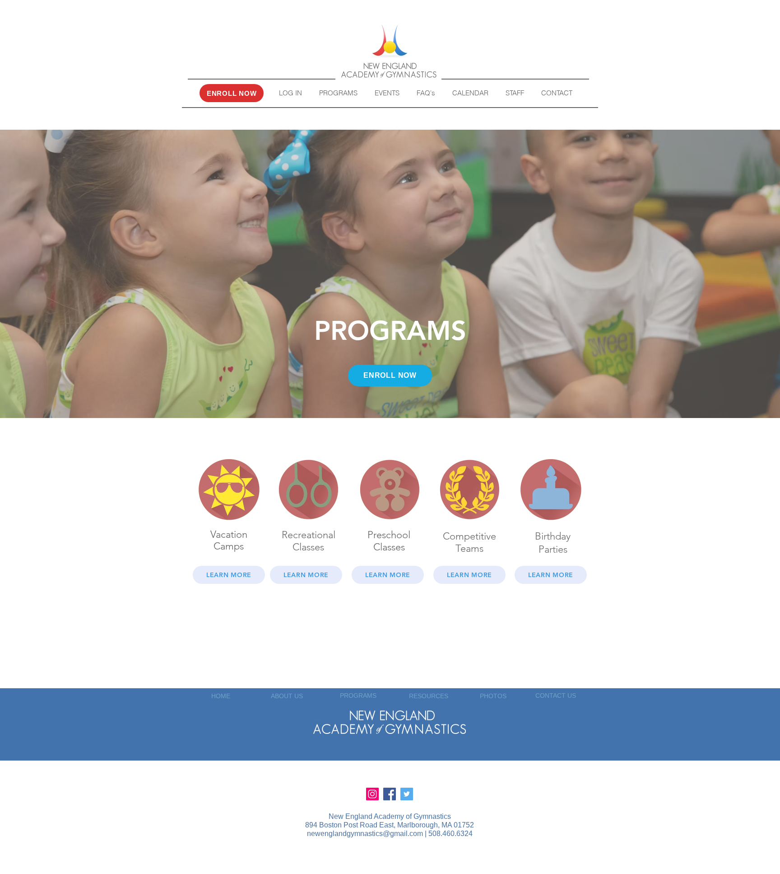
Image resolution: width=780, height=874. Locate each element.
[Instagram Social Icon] (372, 794)
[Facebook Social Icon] (389, 794)
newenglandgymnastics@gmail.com (365, 833)
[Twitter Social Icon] (406, 794)
